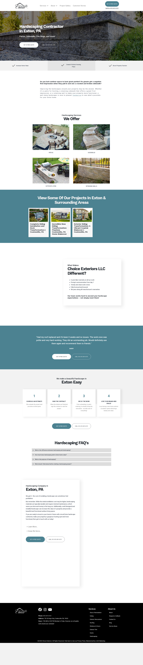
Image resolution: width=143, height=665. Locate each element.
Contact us (77, 95)
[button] (112, 4)
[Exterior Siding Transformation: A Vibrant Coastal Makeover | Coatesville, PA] (82, 222)
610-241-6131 (47, 616)
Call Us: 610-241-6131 (112, 8)
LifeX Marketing (100, 641)
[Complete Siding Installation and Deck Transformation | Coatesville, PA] (38, 222)
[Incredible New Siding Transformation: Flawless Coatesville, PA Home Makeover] (60, 222)
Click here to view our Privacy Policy (75, 641)
